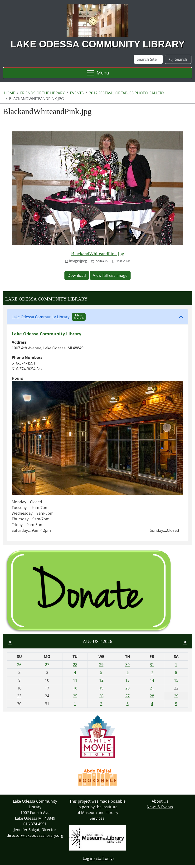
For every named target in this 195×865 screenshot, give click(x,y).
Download (77, 275)
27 (127, 695)
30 (127, 664)
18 (75, 688)
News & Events (160, 806)
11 (75, 680)
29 (101, 664)
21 (152, 688)
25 (75, 695)
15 (176, 680)
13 (127, 680)
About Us (160, 801)
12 (101, 680)
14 (152, 680)
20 (127, 688)
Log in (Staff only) (98, 858)
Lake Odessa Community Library (48, 316)
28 (75, 664)
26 (101, 695)
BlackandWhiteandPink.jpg (97, 253)
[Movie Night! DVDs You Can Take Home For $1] (97, 736)
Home (9, 93)
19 (101, 688)
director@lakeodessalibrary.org (35, 835)
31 (152, 664)
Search (181, 59)
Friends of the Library (42, 93)
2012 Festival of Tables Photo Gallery (126, 93)
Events (77, 93)
